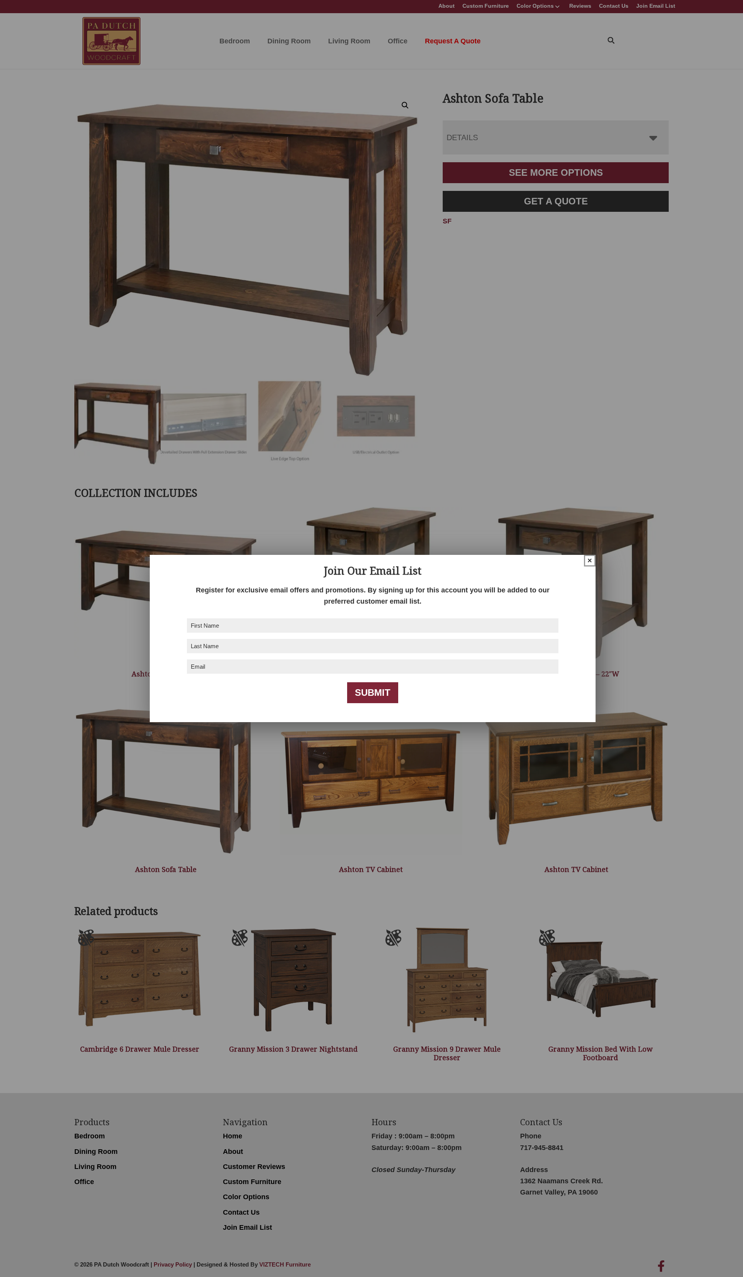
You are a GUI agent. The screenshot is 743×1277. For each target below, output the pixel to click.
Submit (372, 692)
